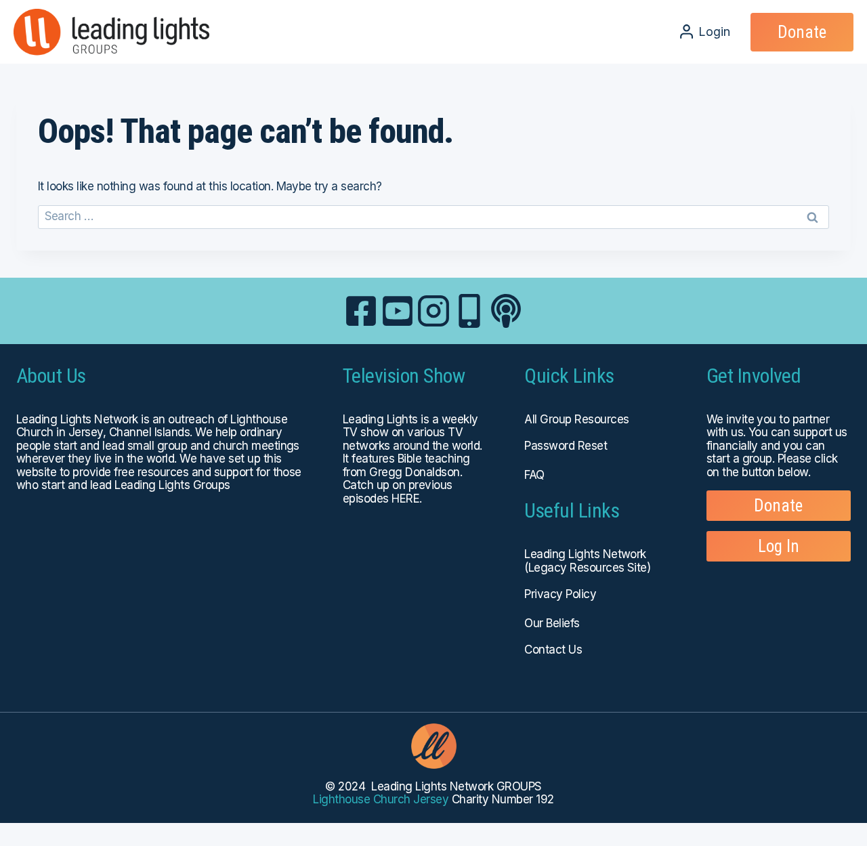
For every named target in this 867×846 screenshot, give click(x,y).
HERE (405, 498)
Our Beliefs (551, 623)
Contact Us (553, 649)
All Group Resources (576, 419)
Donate (802, 32)
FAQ (534, 475)
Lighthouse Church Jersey (380, 799)
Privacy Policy (560, 594)
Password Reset (565, 445)
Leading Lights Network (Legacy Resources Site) (587, 560)
